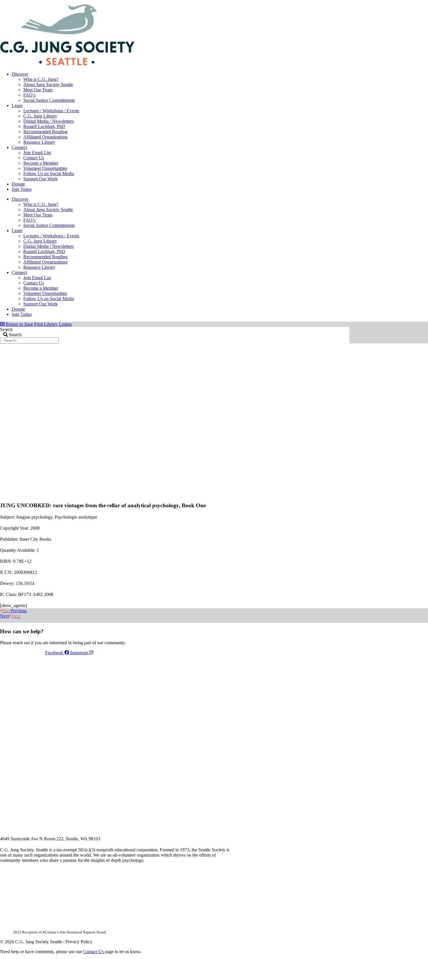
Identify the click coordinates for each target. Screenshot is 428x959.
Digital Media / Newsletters (48, 121)
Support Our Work (40, 178)
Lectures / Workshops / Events (51, 110)
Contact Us (33, 157)
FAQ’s (29, 94)
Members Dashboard (311, 2)
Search (6, 329)
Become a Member (40, 163)
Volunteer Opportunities (45, 168)
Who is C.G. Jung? (41, 79)
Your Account (271, 2)
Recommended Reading (45, 131)
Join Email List (37, 152)
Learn (17, 105)
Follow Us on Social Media (48, 173)
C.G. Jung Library (40, 115)
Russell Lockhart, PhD (44, 126)
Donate (18, 184)
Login (344, 2)
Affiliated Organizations (45, 136)
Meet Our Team (37, 89)
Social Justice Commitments (49, 100)
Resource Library (39, 142)
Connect (19, 147)
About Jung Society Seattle (48, 84)
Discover (20, 74)
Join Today (22, 189)
